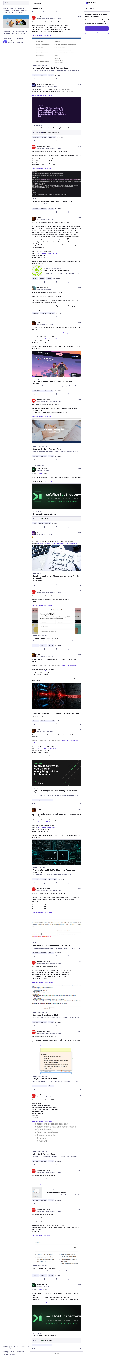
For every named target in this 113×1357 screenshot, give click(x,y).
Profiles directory (24, 1346)
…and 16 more (60, 879)
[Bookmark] (68, 79)
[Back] (32, 3)
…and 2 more (58, 75)
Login (97, 32)
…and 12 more (57, 390)
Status (17, 1346)
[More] (80, 79)
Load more (56, 1353)
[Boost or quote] (45, 79)
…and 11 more (58, 720)
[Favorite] (56, 79)
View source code (13, 1352)
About (13, 1346)
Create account (97, 28)
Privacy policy (7, 1348)
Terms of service (16, 1348)
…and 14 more (56, 278)
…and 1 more (59, 313)
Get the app (16, 1351)
